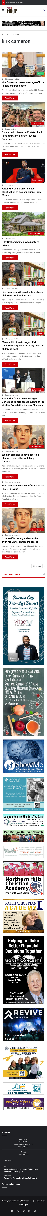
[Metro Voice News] (11, 10)
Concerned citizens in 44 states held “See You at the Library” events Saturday (22, 136)
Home (5, 34)
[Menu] (3, 11)
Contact (24, 1152)
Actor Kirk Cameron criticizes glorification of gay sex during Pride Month (21, 192)
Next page (37, 566)
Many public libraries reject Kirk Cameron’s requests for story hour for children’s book (23, 345)
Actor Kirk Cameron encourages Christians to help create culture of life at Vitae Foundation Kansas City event (23, 402)
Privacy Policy (23, 1154)
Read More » (10, 98)
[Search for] (44, 11)
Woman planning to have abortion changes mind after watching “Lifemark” (20, 458)
